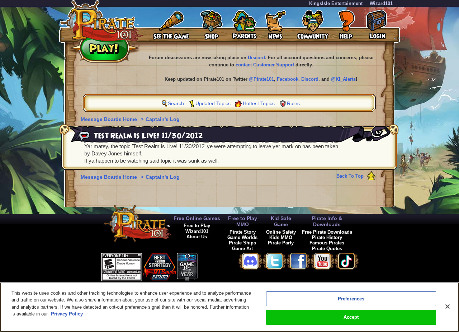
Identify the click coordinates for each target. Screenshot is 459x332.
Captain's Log (163, 119)
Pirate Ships (242, 243)
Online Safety (281, 232)
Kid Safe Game (281, 221)
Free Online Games (197, 218)
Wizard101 (381, 3)
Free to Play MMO (242, 221)
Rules (293, 103)
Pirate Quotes (327, 248)
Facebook (287, 79)
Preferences (351, 298)
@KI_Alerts (343, 79)
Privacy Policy (67, 314)
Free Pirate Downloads (327, 232)
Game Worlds (242, 237)
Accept (351, 317)
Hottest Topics (259, 103)
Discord (256, 57)
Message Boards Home (109, 119)
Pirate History (327, 237)
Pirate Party (281, 243)
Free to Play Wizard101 (197, 228)
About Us (196, 236)
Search (176, 103)
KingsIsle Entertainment (336, 3)
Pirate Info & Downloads (327, 221)
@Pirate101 (261, 79)
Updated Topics (213, 103)
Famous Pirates (326, 243)
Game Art (242, 248)
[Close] (447, 306)
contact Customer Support (265, 64)
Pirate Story (243, 232)
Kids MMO (280, 237)
